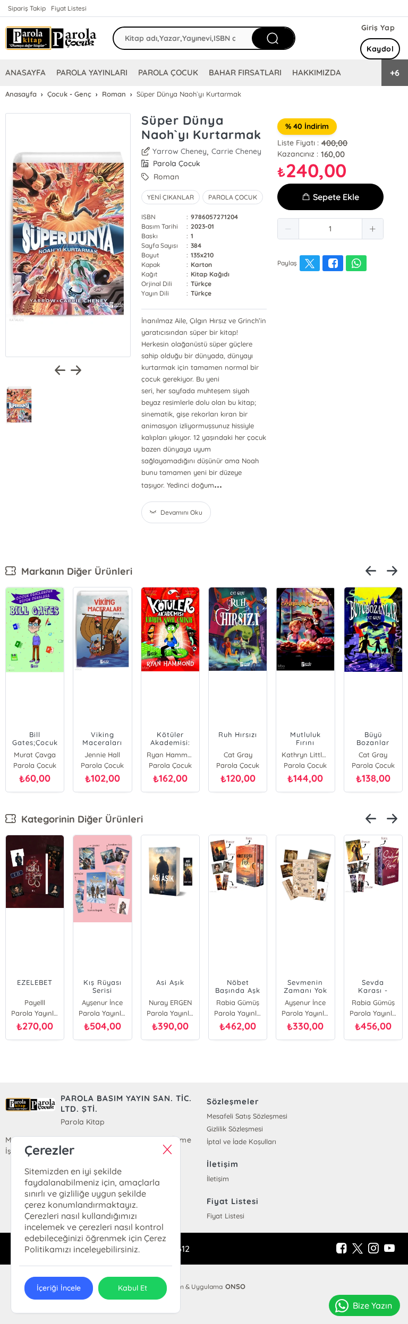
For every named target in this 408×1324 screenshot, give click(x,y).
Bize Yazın (372, 1305)
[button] (288, 229)
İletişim (218, 1178)
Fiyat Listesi (69, 8)
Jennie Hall (102, 754)
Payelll (34, 1002)
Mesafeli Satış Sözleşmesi (247, 1116)
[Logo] (51, 38)
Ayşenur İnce (102, 1002)
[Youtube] (389, 1248)
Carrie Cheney (236, 151)
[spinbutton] (330, 228)
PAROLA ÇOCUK (168, 72)
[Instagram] (373, 1248)
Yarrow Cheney (179, 151)
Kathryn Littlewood (305, 754)
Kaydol (380, 49)
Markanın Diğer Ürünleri (74, 571)
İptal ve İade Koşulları (241, 1141)
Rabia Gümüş (237, 1002)
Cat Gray (238, 754)
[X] (358, 1248)
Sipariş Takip (27, 8)
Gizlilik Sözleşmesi (235, 1128)
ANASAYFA (25, 72)
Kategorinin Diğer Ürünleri (79, 819)
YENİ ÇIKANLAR (170, 197)
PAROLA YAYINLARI (92, 72)
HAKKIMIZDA (316, 72)
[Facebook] (342, 1248)
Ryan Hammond (170, 754)
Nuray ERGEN (170, 1002)
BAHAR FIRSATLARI (245, 72)
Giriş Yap (378, 27)
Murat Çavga (35, 754)
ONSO (235, 1286)
